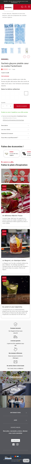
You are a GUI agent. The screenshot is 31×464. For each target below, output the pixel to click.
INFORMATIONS (15, 412)
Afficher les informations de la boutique (13, 120)
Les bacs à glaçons (7, 17)
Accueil (4, 13)
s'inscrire (15, 440)
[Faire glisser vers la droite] (28, 56)
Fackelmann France (10, 459)
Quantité (3, 102)
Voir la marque (5, 76)
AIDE (15, 420)
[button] (2, 7)
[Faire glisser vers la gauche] (24, 56)
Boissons (9, 13)
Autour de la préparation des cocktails (17, 15)
